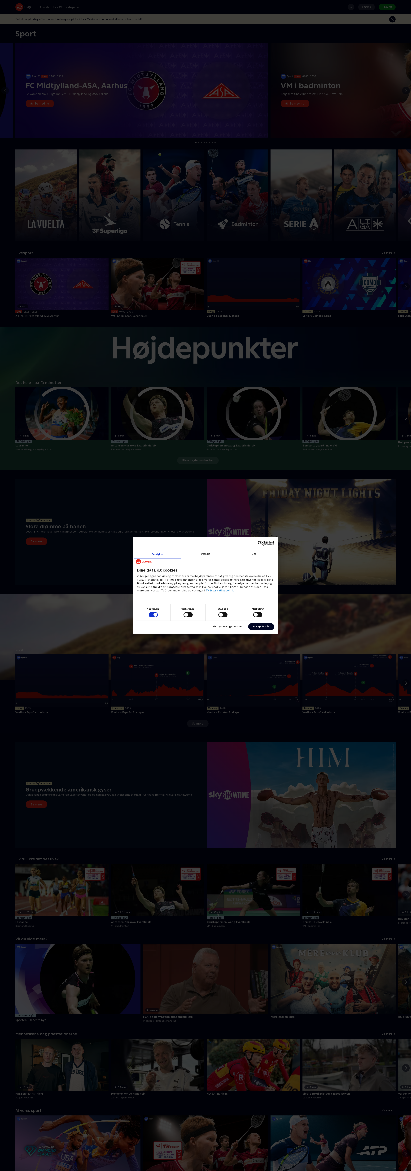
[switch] (188, 614)
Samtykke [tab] (157, 554)
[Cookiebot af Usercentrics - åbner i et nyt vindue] (260, 543)
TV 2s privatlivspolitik (220, 590)
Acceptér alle (261, 626)
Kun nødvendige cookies (227, 626)
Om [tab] (254, 553)
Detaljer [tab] (205, 553)
